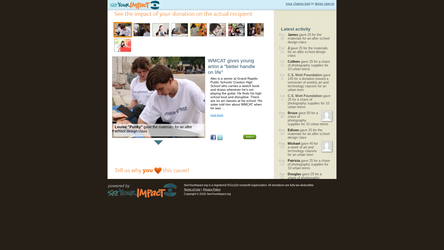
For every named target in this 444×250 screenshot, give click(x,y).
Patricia (294, 160)
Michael (294, 143)
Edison (293, 130)
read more (216, 115)
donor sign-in (324, 4)
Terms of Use (192, 189)
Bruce (292, 113)
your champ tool (298, 4)
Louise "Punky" (129, 127)
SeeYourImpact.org (196, 185)
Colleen (294, 61)
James (293, 35)
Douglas (294, 174)
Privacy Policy (212, 189)
